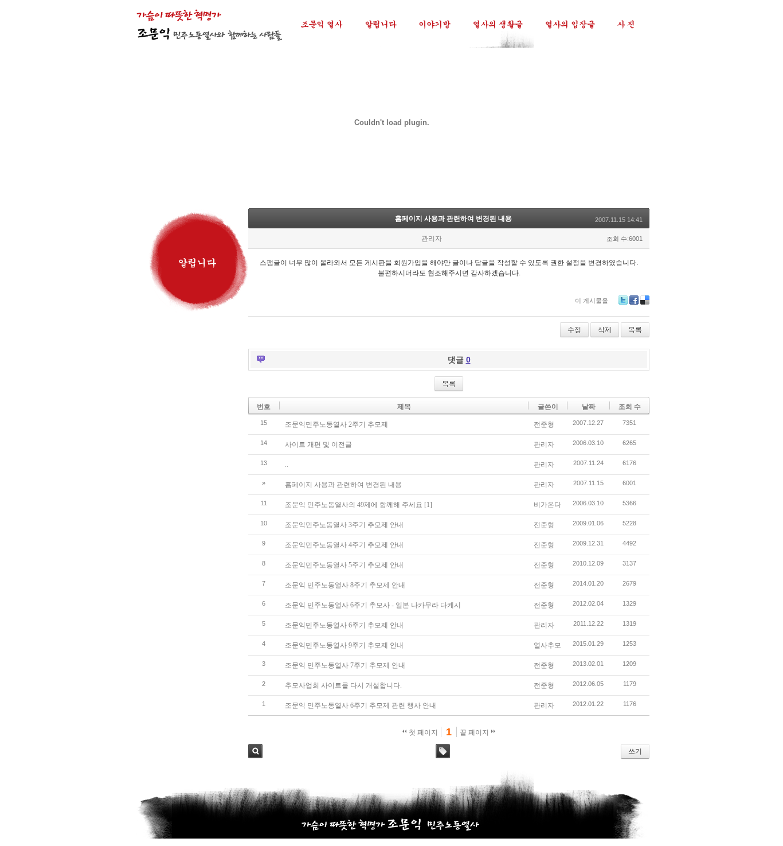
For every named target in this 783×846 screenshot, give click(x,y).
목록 (635, 330)
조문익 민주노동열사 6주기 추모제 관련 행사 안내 (360, 705)
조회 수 (629, 407)
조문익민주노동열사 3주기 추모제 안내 (344, 525)
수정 (574, 330)
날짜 (589, 407)
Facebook (634, 300)
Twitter (623, 300)
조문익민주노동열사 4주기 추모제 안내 (344, 545)
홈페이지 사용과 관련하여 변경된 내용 (453, 219)
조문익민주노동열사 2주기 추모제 (336, 424)
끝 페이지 (475, 732)
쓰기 (635, 751)
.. (286, 465)
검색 (255, 751)
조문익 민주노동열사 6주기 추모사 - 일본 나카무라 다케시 (373, 605)
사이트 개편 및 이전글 (318, 444)
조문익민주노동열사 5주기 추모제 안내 (344, 565)
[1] (428, 505)
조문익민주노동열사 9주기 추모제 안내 (344, 645)
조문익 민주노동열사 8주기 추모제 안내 (345, 585)
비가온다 (547, 505)
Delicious (644, 300)
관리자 (544, 444)
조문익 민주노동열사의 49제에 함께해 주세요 (353, 505)
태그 (443, 751)
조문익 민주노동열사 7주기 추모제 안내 (345, 665)
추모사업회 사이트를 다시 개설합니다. (343, 685)
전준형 (544, 424)
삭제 (605, 330)
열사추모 (547, 645)
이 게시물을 (591, 300)
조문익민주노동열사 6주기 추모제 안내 (344, 625)
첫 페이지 (422, 732)
